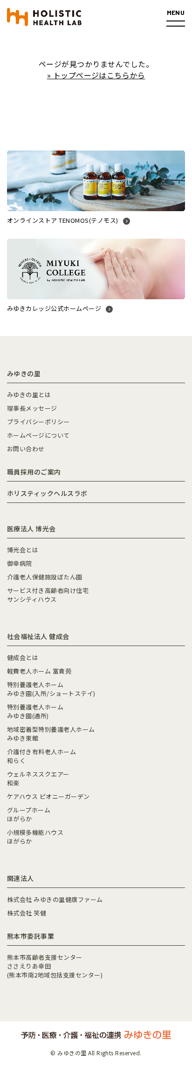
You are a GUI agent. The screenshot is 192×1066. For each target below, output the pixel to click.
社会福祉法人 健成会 (38, 636)
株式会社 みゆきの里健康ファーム (55, 899)
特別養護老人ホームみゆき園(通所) (35, 711)
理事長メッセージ (32, 408)
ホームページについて (38, 435)
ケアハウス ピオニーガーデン (48, 796)
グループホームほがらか (28, 814)
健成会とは (22, 657)
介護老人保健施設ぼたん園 (44, 576)
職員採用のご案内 (34, 471)
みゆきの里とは (29, 394)
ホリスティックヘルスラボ (47, 493)
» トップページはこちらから (96, 75)
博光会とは (22, 549)
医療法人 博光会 (31, 528)
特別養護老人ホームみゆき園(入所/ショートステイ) (51, 689)
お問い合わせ (26, 448)
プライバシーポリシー (38, 421)
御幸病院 (19, 563)
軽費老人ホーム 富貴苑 (39, 671)
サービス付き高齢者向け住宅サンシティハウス (48, 595)
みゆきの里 (24, 373)
